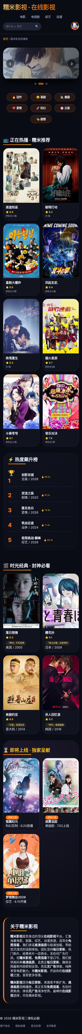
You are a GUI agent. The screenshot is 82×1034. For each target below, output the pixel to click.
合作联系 (51, 1025)
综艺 (48, 17)
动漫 (59, 17)
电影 (23, 17)
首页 (5, 38)
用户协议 (5, 1025)
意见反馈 (36, 1025)
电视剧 (35, 17)
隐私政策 (20, 1025)
